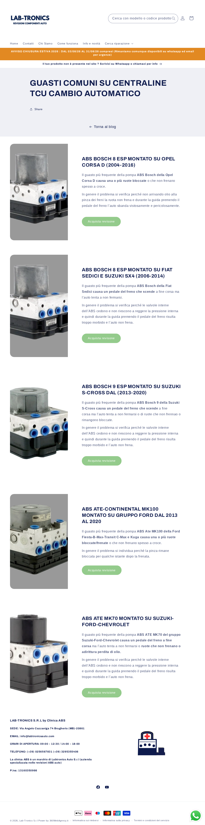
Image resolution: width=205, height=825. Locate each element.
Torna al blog (105, 127)
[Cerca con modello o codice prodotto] (173, 18)
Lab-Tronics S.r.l (28, 820)
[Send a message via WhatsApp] (195, 815)
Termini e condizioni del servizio (151, 820)
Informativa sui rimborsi (86, 820)
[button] (118, 43)
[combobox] (143, 18)
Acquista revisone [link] (101, 221)
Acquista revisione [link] (102, 460)
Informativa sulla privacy (116, 820)
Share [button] (38, 109)
